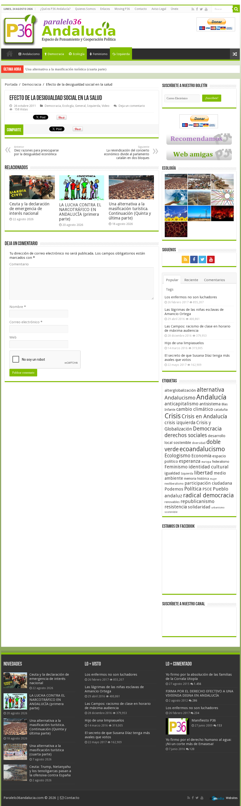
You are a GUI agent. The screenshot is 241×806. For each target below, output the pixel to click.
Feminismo (100, 54)
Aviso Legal (159, 9)
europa (206, 461)
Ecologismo (177, 456)
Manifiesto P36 (204, 720)
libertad (203, 473)
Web (12, 337)
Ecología (78, 54)
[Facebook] (197, 9)
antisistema (210, 404)
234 (196, 713)
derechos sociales (186, 435)
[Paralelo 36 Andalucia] (60, 29)
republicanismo (197, 501)
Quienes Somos (85, 9)
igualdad (172, 473)
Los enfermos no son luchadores (191, 297)
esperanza (190, 461)
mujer (213, 478)
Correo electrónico (25, 322)
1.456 (197, 684)
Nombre (17, 307)
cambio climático (194, 409)
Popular (172, 280)
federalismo (220, 461)
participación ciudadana (208, 483)
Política (192, 489)
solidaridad (199, 506)
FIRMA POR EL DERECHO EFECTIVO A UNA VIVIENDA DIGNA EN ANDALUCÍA (199, 693)
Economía (201, 456)
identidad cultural (209, 467)
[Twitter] (201, 9)
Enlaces (105, 9)
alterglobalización (180, 390)
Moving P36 (122, 9)
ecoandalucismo (202, 449)
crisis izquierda (180, 422)
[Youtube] (206, 9)
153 (219, 725)
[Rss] (193, 9)
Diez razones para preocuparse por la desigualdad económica (36, 150)
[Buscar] (236, 8)
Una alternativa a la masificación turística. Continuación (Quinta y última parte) (130, 211)
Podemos (174, 489)
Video (105, 106)
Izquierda (123, 54)
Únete (174, 9)
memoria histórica (196, 478)
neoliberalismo (174, 483)
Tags (169, 289)
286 (194, 700)
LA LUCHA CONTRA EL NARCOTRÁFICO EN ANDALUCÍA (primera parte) (80, 212)
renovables (172, 502)
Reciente (191, 280)
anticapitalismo (181, 404)
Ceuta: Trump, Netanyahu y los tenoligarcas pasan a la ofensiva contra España (50, 771)
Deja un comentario (132, 106)
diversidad (198, 443)
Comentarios (214, 280)
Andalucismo (31, 54)
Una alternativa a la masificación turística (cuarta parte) (65, 69)
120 (191, 749)
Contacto (141, 9)
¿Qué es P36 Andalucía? (55, 9)
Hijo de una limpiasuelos (184, 343)
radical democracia (208, 495)
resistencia (176, 507)
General (80, 106)
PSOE (207, 489)
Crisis (173, 416)
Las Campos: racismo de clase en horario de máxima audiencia (197, 328)
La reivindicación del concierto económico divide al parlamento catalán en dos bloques (126, 152)
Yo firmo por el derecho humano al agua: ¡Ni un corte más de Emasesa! (198, 742)
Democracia (56, 54)
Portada (10, 53)
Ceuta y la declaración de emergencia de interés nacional (29, 209)
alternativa (210, 389)
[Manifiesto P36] (177, 726)
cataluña (221, 409)
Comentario (19, 264)
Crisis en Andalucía (204, 416)
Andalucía (211, 397)
